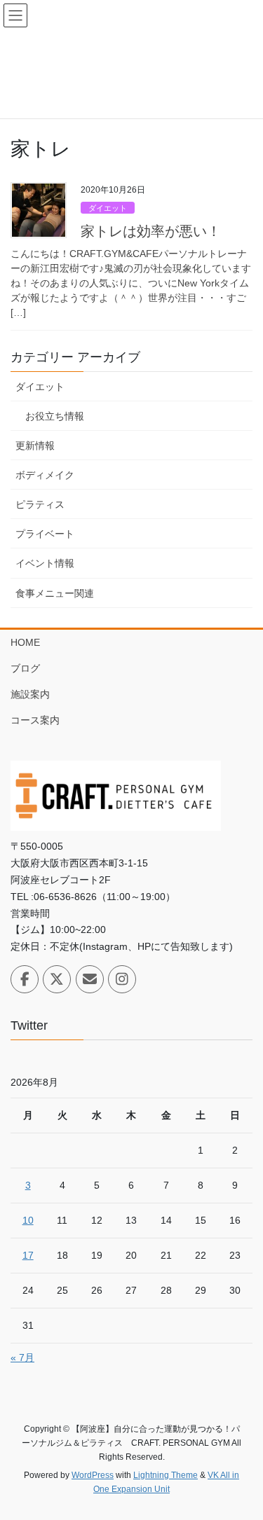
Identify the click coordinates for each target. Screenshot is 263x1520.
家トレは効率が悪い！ (151, 231)
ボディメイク (44, 475)
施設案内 (30, 694)
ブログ (25, 668)
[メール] (90, 979)
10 (28, 1220)
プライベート (44, 533)
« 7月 (22, 1357)
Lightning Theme (165, 1475)
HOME (25, 642)
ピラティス (40, 504)
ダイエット (107, 208)
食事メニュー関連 (54, 593)
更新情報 (35, 445)
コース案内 (35, 720)
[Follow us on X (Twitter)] (57, 979)
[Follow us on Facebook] (25, 979)
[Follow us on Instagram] (122, 979)
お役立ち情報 (54, 416)
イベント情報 (44, 563)
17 (28, 1255)
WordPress (93, 1475)
